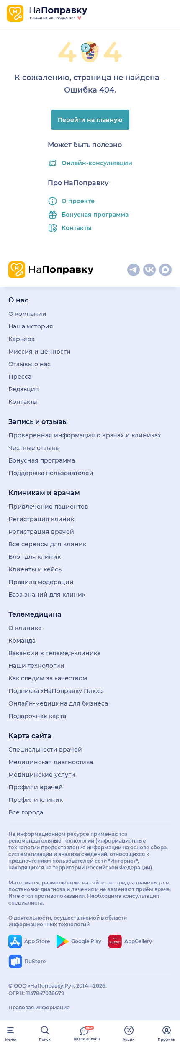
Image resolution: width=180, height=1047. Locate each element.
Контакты (77, 228)
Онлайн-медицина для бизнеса (58, 703)
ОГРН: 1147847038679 (36, 993)
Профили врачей (35, 787)
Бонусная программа (95, 214)
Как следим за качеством (47, 678)
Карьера (21, 339)
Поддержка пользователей (50, 473)
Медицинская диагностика (50, 762)
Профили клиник (35, 800)
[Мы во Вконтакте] (149, 270)
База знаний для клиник (46, 594)
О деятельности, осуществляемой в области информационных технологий (67, 921)
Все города (25, 812)
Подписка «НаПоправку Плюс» (56, 691)
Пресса (19, 376)
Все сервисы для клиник (47, 544)
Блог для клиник (34, 557)
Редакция (23, 389)
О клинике (25, 628)
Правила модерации (41, 582)
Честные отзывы (34, 448)
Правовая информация (38, 1007)
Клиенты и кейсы (35, 569)
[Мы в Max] (165, 270)
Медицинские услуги (41, 774)
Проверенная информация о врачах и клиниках (84, 435)
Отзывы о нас (29, 364)
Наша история (30, 326)
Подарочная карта (37, 716)
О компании (27, 314)
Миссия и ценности (39, 351)
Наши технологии (36, 666)
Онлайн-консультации (97, 163)
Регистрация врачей (41, 531)
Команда (22, 640)
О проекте (78, 201)
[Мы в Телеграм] (133, 270)
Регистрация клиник (41, 519)
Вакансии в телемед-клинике (54, 653)
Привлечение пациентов (48, 506)
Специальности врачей (45, 749)
